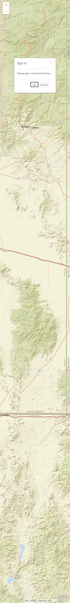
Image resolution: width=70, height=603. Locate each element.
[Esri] (62, 598)
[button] (6, 5)
